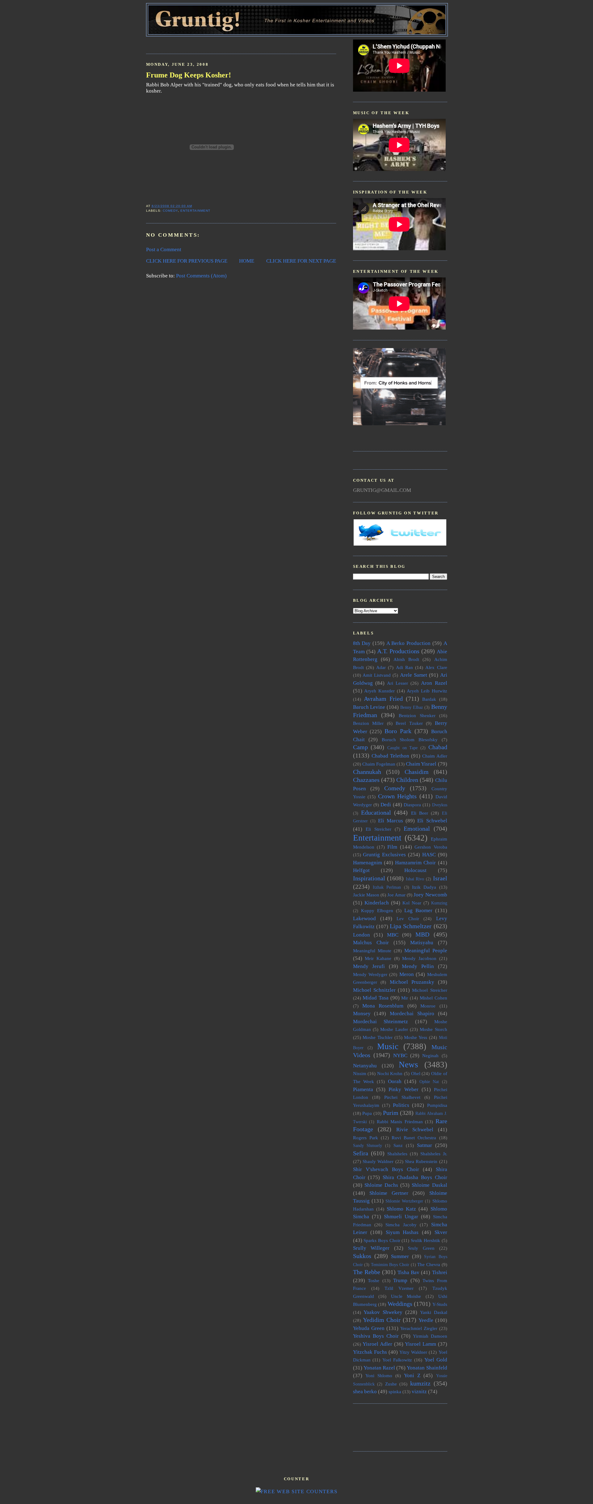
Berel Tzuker (409, 723)
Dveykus (439, 805)
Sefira (360, 1153)
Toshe (373, 1280)
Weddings (400, 1303)
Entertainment (195, 210)
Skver (441, 1232)
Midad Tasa (376, 998)
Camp (360, 747)
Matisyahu (421, 942)
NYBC (400, 1055)
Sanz (398, 1145)
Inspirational (369, 878)
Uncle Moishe (406, 1296)
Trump (400, 1280)
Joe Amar (396, 894)
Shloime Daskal (429, 1185)
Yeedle (425, 1320)
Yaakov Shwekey (383, 1312)
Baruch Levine (369, 707)
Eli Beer (419, 813)
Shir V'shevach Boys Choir (386, 1169)
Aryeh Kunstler (379, 690)
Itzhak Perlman (387, 887)
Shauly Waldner (378, 1161)
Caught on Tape (402, 748)
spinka (395, 1391)
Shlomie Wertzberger (404, 1201)
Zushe (391, 1383)
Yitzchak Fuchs (370, 1352)
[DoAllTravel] (399, 423)
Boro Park (398, 731)
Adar (381, 667)
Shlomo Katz (401, 1209)
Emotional (417, 828)
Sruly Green (421, 1248)
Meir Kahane (378, 958)
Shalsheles (397, 1153)
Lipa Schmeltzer (410, 926)
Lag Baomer (418, 910)
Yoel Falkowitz (397, 1359)
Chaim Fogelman (378, 764)
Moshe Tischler (378, 1037)
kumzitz (420, 1383)
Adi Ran (404, 667)
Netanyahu (365, 1066)
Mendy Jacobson (419, 958)
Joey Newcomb (430, 895)
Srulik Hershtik (425, 1240)
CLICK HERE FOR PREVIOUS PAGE (186, 261)
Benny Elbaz (411, 707)
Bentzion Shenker (417, 715)
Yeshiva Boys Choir (376, 1336)
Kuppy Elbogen (377, 910)
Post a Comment (163, 249)
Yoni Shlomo (378, 1375)
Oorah (395, 1081)
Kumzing (439, 903)
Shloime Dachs (381, 1185)
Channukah (367, 771)
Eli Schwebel (432, 821)
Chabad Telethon (390, 756)
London (361, 935)
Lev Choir (408, 918)
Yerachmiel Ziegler (418, 1328)
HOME (246, 261)
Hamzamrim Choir (415, 863)
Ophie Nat (429, 1081)
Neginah (430, 1055)
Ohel (415, 1073)
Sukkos (362, 1256)
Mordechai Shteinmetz (380, 1021)
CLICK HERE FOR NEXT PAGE (301, 261)
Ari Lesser (397, 683)
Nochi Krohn (390, 1073)
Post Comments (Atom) (201, 276)
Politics (401, 1105)
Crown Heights (397, 796)
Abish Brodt (406, 659)
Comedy (170, 210)
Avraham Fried (383, 698)
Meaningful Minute (372, 950)
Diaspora (412, 804)
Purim (390, 1112)
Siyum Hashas (402, 1232)
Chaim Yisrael (421, 764)
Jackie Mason (366, 894)
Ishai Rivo (415, 879)
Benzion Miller (368, 723)
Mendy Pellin (418, 966)
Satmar (424, 1145)
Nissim (359, 1073)
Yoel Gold (435, 1360)
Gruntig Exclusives (384, 855)
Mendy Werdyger (370, 974)
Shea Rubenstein (421, 1161)
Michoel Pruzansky (412, 982)
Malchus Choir (371, 942)
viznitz (419, 1391)
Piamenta (363, 1089)
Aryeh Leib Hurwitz (427, 690)
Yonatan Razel (379, 1368)
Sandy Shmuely (367, 1145)
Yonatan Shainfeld (427, 1368)
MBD (422, 934)
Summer (400, 1256)
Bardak (429, 699)
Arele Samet (413, 675)
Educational (376, 812)
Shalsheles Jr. (433, 1153)
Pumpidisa (437, 1105)
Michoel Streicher (429, 990)
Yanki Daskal (433, 1312)
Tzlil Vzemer (399, 1288)
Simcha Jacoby (400, 1224)
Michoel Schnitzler (374, 990)
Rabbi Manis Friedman (400, 1121)
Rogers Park (365, 1137)
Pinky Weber (403, 1089)
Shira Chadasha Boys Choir (415, 1177)
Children (407, 779)
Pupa (367, 1113)
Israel (440, 878)
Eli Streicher (378, 829)
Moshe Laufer (394, 1029)
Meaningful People (425, 951)
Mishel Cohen (433, 997)
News (408, 1064)
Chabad (437, 747)
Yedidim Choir (382, 1319)
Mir (404, 997)
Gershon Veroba (430, 847)
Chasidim (417, 771)
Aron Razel (434, 683)
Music (387, 1046)
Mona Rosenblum (382, 1006)
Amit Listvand (377, 675)
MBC (392, 935)
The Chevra (428, 1264)
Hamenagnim (367, 863)
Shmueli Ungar (401, 1216)
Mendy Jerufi (369, 966)
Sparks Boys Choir (382, 1240)
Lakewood (364, 918)
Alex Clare (436, 667)
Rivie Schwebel (415, 1129)
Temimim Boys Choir (390, 1264)
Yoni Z (412, 1375)
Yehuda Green (369, 1328)
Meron (406, 974)
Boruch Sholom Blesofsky (410, 739)
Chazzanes (366, 779)
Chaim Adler (434, 755)
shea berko (365, 1391)
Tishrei (439, 1272)
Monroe (427, 1005)
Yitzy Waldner (413, 1352)
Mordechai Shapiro (412, 1013)
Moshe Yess (415, 1037)
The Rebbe (366, 1272)
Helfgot (361, 870)
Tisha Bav (408, 1272)
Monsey (362, 1013)
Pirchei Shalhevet (402, 1097)
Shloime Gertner (388, 1193)
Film (392, 847)
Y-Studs (439, 1304)
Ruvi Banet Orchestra (414, 1137)
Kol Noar (411, 902)
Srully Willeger (371, 1248)
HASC (429, 855)
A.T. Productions (398, 651)
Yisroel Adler (377, 1344)
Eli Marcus (390, 821)
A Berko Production (408, 643)
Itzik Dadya (424, 887)
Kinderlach (376, 903)
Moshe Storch (433, 1029)
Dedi (386, 805)
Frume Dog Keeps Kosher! (188, 75)
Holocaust (415, 870)
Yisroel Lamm (420, 1344)
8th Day (362, 643)
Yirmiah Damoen (430, 1336)
